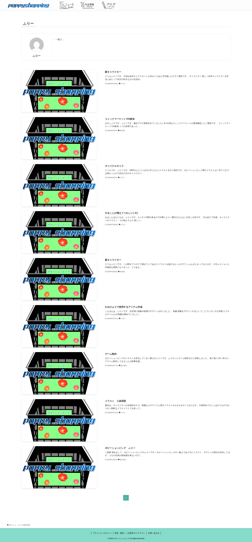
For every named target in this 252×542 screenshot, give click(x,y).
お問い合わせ (153, 533)
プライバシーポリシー (102, 533)
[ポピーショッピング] (28, 5)
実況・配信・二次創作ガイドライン (130, 533)
